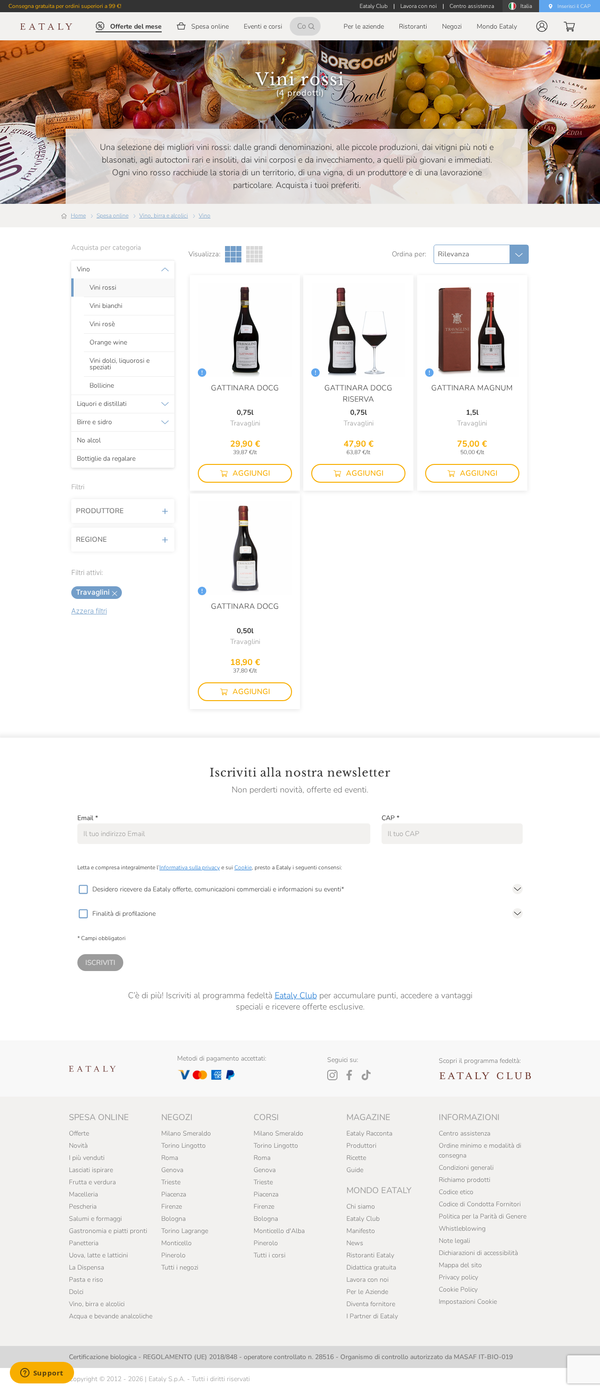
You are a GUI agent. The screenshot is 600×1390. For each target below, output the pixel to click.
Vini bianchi (106, 306)
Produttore (100, 511)
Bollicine (102, 385)
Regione (91, 539)
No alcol (89, 440)
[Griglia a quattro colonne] (254, 254)
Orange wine (108, 342)
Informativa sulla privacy (189, 867)
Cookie (243, 867)
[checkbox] (83, 889)
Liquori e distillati (102, 404)
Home (78, 215)
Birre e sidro (94, 422)
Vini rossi (103, 287)
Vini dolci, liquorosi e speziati (120, 364)
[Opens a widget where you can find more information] (41, 1373)
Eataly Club (296, 995)
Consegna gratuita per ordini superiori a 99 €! (64, 6)
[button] (542, 26)
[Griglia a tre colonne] (233, 254)
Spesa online (112, 215)
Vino (204, 215)
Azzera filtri (89, 610)
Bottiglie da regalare (106, 459)
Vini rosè (102, 324)
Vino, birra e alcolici (163, 215)
